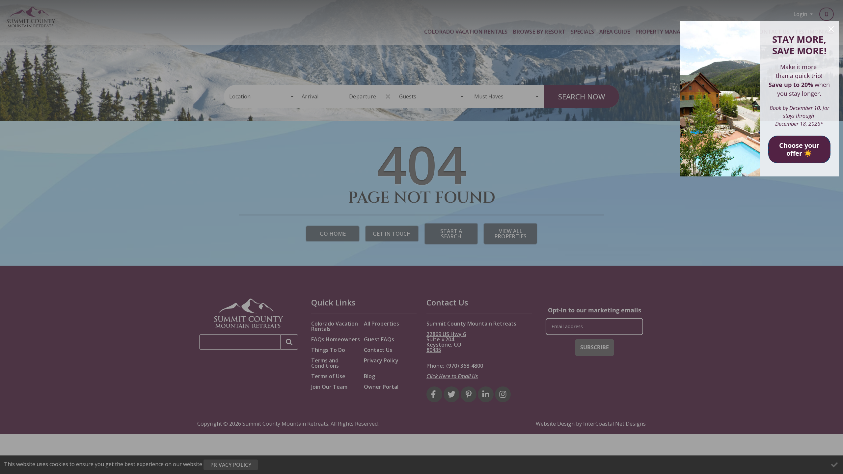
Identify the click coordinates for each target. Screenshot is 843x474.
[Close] (831, 29)
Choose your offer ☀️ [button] (799, 149)
